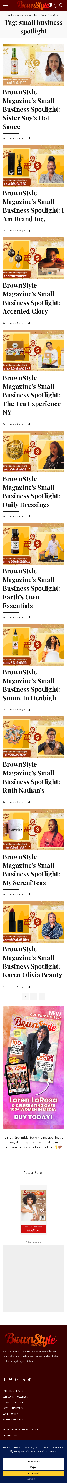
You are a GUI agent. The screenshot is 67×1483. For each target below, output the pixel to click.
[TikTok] (29, 1380)
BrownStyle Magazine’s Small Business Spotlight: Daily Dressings (31, 491)
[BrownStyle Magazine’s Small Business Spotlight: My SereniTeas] (33, 829)
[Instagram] (17, 1380)
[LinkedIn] (23, 1380)
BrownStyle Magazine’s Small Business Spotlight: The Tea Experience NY (32, 394)
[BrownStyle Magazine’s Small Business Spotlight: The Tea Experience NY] (33, 350)
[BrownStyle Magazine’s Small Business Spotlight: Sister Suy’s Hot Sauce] (33, 65)
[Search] (60, 5)
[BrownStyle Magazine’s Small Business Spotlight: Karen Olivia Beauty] (33, 922)
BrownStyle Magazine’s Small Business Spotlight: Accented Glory (31, 298)
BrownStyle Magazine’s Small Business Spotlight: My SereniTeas (31, 869)
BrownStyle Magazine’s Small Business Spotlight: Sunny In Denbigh (31, 684)
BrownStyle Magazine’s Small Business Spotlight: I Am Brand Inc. (33, 205)
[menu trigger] (6, 5)
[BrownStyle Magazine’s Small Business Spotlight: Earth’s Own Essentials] (33, 544)
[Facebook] (4, 1380)
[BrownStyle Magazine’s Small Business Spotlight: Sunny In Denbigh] (33, 645)
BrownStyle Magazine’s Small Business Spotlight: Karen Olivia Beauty (32, 962)
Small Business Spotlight (18, 82)
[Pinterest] (11, 1380)
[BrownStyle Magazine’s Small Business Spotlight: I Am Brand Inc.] (33, 166)
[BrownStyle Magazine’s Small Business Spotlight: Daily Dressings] (33, 451)
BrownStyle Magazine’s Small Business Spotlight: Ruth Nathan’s (31, 777)
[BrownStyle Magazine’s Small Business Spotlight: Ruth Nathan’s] (33, 737)
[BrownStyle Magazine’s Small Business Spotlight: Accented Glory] (33, 258)
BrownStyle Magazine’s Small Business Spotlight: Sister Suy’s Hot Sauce (31, 109)
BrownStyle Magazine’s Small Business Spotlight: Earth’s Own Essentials (31, 588)
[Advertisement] (33, 1278)
